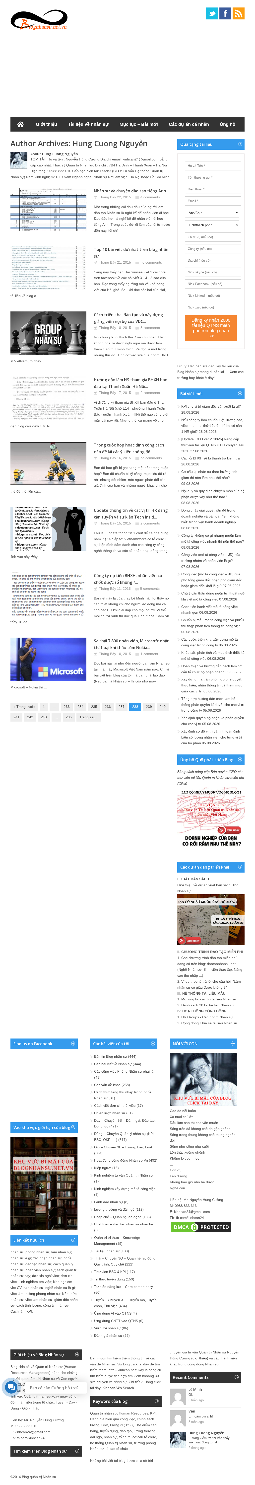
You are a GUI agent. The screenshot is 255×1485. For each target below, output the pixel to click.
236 (108, 707)
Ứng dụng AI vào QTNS (112, 1313)
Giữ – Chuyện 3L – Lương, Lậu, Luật (123, 1147)
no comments (151, 262)
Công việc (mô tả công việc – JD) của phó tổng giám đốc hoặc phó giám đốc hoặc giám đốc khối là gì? (211, 580)
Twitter (212, 13)
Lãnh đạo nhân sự (108, 1202)
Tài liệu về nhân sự (88, 124)
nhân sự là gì (20, 1258)
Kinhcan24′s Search (118, 1388)
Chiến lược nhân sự (109, 1113)
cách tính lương (28, 1305)
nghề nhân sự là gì (60, 1288)
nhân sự (16, 1252)
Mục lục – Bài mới (139, 124)
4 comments (150, 197)
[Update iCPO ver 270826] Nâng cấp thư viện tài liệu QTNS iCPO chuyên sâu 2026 (212, 445)
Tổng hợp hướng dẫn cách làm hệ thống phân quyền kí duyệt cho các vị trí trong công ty (212, 705)
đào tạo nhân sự (38, 1264)
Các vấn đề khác (107, 1085)
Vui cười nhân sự (107, 1328)
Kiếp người (102, 1168)
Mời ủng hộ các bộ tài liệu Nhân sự (208, 999)
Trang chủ (20, 124)
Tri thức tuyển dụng (109, 1279)
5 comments (150, 589)
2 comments (150, 393)
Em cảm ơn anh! (201, 1416)
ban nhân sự (33, 1288)
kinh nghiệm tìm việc (35, 1282)
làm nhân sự (61, 1252)
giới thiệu (199, 1358)
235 (94, 707)
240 (163, 707)
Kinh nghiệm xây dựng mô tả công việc (124, 1189)
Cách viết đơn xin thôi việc (114, 1106)
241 (16, 717)
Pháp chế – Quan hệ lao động (117, 1217)
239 (149, 707)
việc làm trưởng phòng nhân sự (35, 1294)
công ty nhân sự (55, 1305)
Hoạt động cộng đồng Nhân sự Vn (121, 1160)
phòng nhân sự (37, 1252)
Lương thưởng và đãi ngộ (114, 1209)
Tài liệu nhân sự (107, 1251)
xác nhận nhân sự (47, 1258)
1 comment (149, 654)
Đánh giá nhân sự (108, 1335)
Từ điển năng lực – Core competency (123, 1287)
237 (122, 707)
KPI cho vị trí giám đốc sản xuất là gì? (211, 406)
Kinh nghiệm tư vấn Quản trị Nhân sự (123, 1175)
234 (80, 707)
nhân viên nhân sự (40, 1270)
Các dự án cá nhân (189, 124)
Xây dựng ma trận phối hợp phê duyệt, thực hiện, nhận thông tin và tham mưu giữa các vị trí (212, 685)
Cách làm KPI (21, 1311)
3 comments (150, 328)
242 (30, 717)
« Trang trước (24, 707)
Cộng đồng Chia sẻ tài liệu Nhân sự (209, 1023)
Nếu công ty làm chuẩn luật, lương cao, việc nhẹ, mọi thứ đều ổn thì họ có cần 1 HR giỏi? (212, 426)
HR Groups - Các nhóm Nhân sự (207, 1017)
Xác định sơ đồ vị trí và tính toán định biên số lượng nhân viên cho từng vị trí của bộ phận (211, 737)
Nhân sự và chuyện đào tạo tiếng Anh (130, 191)
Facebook (225, 13)
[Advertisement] (127, 72)
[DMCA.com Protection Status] (201, 1232)
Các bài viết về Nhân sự (113, 1064)
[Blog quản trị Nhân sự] (39, 18)
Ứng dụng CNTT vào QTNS (116, 1321)
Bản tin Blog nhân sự (110, 1056)
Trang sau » (88, 717)
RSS (239, 13)
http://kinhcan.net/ (123, 1370)
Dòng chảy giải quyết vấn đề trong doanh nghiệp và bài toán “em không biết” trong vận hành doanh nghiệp (210, 516)
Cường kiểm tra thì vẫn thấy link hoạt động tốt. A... (209, 1440)
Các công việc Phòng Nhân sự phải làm (125, 1071)
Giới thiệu (46, 124)
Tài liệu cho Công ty (37, 138)
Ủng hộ (227, 124)
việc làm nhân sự (38, 1300)
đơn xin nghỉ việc (45, 1276)
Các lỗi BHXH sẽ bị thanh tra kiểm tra (210, 458)
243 (44, 717)
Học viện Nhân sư (88, 138)
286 (69, 717)
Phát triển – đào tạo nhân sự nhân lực (124, 1224)
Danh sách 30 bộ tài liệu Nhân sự (207, 1005)
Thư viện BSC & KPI (110, 1272)
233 (67, 707)
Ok (191, 1395)
